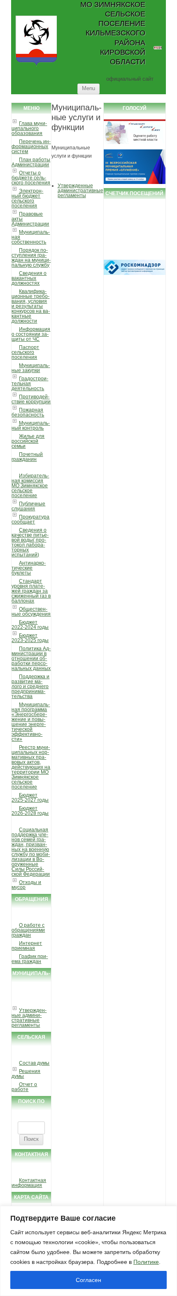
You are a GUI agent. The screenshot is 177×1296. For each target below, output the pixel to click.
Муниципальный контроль (31, 425)
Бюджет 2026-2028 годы (30, 810)
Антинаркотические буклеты (29, 568)
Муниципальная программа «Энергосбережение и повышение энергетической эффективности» (31, 722)
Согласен (88, 1280)
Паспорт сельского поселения (25, 352)
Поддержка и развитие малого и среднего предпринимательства (30, 686)
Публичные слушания (28, 506)
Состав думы (34, 1063)
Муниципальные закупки (31, 368)
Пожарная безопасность (28, 412)
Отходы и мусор (26, 885)
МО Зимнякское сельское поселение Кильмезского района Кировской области (112, 33)
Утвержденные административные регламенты (29, 1017)
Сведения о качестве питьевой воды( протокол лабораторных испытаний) (30, 542)
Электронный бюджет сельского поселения (27, 198)
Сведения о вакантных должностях (29, 278)
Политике (146, 1262)
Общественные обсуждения (31, 611)
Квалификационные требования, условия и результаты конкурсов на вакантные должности (31, 306)
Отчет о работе (24, 1087)
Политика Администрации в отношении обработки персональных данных (31, 658)
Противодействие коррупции (31, 399)
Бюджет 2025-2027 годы (30, 797)
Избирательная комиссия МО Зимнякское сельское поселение (30, 485)
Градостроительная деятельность (30, 383)
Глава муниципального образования (29, 128)
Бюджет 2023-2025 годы (30, 638)
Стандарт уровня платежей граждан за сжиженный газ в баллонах (31, 591)
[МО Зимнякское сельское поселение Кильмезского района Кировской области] (36, 66)
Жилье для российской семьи (28, 441)
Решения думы (26, 1073)
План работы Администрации (31, 162)
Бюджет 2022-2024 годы (30, 624)
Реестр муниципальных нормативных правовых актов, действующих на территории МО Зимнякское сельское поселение (31, 767)
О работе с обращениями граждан (28, 930)
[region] (88, 1251)
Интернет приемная (27, 945)
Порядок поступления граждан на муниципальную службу (31, 257)
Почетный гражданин (27, 456)
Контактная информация (29, 1182)
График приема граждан (30, 959)
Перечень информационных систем (31, 146)
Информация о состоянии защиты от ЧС (31, 334)
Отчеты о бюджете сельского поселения (31, 178)
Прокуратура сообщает (30, 519)
